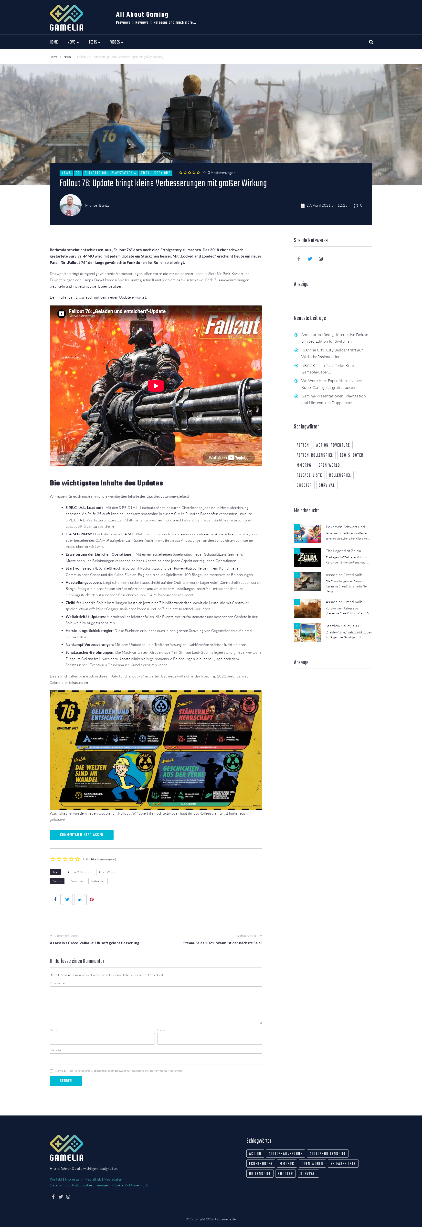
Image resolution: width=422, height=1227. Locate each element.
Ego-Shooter (351, 455)
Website (55, 1050)
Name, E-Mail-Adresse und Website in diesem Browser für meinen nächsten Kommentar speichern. (118, 1070)
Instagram (98, 881)
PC (78, 173)
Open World (107, 872)
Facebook (77, 881)
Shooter (304, 485)
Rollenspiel (340, 475)
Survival (327, 485)
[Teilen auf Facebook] (55, 899)
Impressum (73, 1179)
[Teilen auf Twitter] (67, 899)
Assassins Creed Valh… (345, 574)
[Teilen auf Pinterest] (91, 899)
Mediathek (92, 1179)
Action (303, 445)
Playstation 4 (124, 173)
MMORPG (304, 465)
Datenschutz (59, 1185)
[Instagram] (321, 259)
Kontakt (56, 1179)
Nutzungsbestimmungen (91, 1185)
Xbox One (162, 173)
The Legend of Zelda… (345, 550)
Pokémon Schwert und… (347, 526)
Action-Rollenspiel (79, 872)
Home (53, 57)
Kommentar (57, 983)
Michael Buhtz (97, 205)
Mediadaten (113, 1179)
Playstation (96, 173)
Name (54, 1030)
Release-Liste (309, 475)
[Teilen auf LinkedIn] (79, 899)
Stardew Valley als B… (344, 625)
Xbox (145, 173)
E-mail (161, 1030)
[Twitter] (310, 259)
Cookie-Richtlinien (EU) (130, 1185)
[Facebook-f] (299, 259)
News (67, 57)
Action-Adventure (333, 445)
